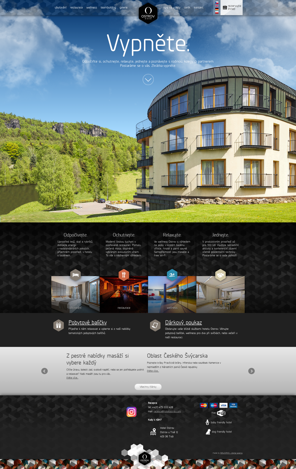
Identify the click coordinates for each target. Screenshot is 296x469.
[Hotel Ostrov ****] (148, 26)
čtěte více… (72, 377)
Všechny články (148, 386)
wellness (91, 7)
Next (251, 371)
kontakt (198, 7)
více (148, 81)
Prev (44, 371)
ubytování (60, 7)
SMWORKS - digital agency (231, 453)
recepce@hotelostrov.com (167, 411)
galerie (123, 7)
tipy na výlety (172, 7)
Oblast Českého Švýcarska (177, 355)
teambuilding (108, 7)
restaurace (76, 7)
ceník (187, 7)
